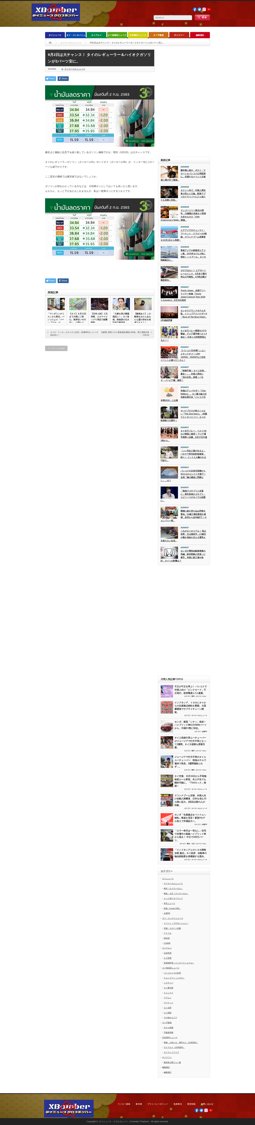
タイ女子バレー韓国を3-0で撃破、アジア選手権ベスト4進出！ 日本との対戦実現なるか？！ (184, 335)
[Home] (50, 42)
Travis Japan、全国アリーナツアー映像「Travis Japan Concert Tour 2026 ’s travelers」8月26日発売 (183, 295)
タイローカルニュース (74, 69)
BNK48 (167, 938)
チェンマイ (168, 993)
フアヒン (167, 998)
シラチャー (168, 983)
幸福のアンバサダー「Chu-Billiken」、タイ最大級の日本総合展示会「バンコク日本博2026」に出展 (184, 395)
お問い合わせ (207, 1104)
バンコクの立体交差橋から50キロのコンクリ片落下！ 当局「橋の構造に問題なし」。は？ (183, 476)
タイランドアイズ (171, 1052)
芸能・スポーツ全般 (172, 928)
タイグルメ (96, 35)
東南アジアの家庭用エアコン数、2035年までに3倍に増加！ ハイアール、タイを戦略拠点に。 (183, 255)
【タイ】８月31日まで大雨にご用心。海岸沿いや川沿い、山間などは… (77, 319)
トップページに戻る (56, 348)
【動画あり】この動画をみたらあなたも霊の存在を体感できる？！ (142, 318)
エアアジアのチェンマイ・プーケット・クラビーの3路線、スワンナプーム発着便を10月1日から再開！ (184, 235)
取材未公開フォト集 (172, 1062)
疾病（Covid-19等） (172, 908)
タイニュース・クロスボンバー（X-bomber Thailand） (124, 1121)
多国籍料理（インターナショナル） (179, 963)
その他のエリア (170, 1018)
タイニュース (55, 35)
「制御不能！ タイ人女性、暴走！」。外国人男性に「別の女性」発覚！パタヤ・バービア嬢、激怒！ (183, 375)
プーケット (168, 1003)
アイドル (167, 933)
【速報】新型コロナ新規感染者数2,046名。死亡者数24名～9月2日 (124, 333)
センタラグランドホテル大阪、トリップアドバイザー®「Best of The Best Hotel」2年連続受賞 (184, 315)
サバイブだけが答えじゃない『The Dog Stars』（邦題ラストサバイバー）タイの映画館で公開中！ (184, 416)
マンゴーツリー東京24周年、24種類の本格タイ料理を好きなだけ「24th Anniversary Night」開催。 (183, 215)
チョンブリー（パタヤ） (174, 978)
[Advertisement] (184, 101)
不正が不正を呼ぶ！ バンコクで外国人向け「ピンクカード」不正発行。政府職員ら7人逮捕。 (191, 689)
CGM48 (167, 943)
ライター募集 (124, 1104)
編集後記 (200, 35)
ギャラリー (179, 35)
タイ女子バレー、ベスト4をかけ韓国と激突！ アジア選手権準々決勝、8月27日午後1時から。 (184, 436)
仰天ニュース (169, 903)
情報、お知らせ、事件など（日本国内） (181, 1042)
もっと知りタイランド (173, 898)
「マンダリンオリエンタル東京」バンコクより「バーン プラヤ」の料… (56, 319)
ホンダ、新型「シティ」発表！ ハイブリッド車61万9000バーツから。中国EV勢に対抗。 (191, 724)
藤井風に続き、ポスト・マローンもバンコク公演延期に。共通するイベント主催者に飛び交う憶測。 (183, 175)
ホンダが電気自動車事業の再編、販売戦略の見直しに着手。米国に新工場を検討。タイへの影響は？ (183, 556)
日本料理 (167, 953)
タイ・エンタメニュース (75, 36)
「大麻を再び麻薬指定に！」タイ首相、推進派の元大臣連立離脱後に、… (121, 319)
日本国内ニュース (138, 35)
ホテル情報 (168, 1028)
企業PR (204, 731)
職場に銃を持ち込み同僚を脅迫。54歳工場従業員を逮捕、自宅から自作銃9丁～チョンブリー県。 (184, 516)
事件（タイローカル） (199, 696)
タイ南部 (167, 1013)
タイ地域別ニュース (117, 35)
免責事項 (177, 1104)
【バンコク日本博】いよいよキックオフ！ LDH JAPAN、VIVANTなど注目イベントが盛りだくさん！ (183, 355)
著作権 (139, 1104)
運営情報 (191, 1104)
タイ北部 (167, 1008)
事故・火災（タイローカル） (197, 844)
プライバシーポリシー (157, 1104)
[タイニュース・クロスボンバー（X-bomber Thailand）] (56, 19)
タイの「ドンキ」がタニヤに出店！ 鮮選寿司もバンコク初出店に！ (74, 333)
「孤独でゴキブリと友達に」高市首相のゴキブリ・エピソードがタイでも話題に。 (183, 496)
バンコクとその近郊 (172, 973)
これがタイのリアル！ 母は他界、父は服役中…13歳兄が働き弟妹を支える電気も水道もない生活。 (183, 536)
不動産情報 (168, 1032)
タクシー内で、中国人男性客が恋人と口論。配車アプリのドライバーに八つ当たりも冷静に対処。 (183, 195)
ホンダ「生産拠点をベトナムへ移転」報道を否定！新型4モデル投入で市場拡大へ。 (190, 817)
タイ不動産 (158, 35)
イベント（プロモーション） (176, 923)
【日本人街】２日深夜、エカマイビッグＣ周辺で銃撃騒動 (99, 318)
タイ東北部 (168, 988)
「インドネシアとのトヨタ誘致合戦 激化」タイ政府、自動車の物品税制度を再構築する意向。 (191, 853)
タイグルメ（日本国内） (174, 1047)
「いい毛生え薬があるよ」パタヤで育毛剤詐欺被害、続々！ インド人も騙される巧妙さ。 (183, 456)
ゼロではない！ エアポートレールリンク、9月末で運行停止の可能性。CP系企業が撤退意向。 (184, 275)
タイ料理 (167, 958)
